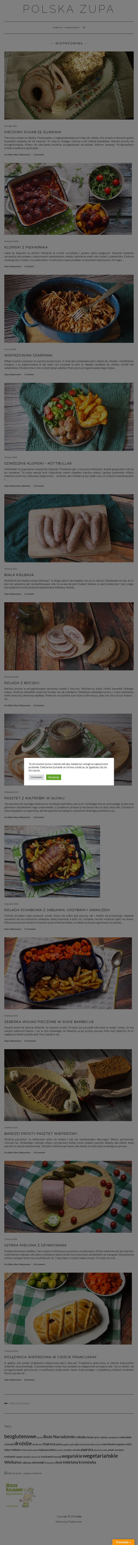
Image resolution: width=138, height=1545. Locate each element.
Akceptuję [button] (53, 777)
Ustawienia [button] (36, 777)
